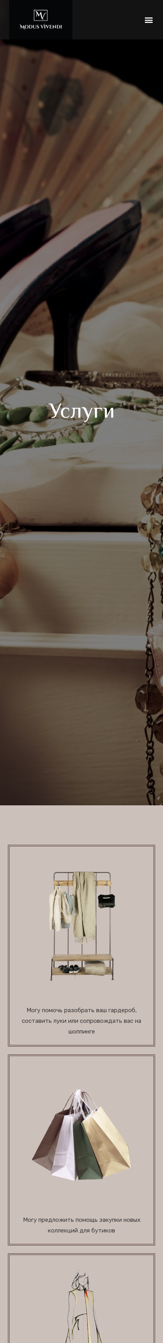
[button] (148, 19)
